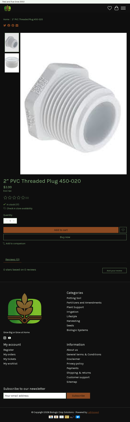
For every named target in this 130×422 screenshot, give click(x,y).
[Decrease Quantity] (6, 221)
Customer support (78, 377)
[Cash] (56, 417)
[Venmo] (78, 417)
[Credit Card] (51, 417)
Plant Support (75, 307)
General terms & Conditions (84, 354)
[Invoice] (61, 417)
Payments (73, 368)
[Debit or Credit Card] (72, 417)
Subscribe (78, 395)
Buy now (65, 237)
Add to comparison (15, 243)
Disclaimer (73, 359)
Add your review (114, 270)
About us (72, 349)
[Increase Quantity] (14, 221)
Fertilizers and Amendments (84, 302)
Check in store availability (19, 208)
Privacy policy (75, 363)
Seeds (70, 325)
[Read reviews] (14, 198)
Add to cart (61, 230)
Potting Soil (74, 298)
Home (6, 19)
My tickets (9, 359)
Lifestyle (72, 316)
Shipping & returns (79, 372)
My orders (9, 354)
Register (8, 349)
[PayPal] (67, 417)
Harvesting (73, 320)
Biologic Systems (77, 330)
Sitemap (72, 381)
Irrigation (72, 311)
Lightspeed (93, 412)
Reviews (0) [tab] (12, 259)
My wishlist (10, 363)
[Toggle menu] (123, 8)
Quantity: (8, 215)
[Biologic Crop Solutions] (7, 8)
